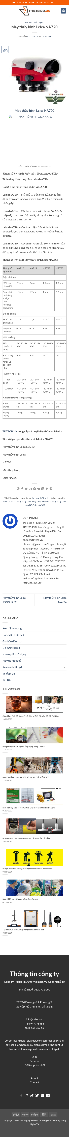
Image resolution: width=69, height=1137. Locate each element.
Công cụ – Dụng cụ (13, 634)
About (34, 1078)
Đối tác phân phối (34, 1065)
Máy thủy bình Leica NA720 (34, 110)
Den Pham (47, 36)
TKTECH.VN (10, 431)
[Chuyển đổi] (64, 667)
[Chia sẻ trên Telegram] (51, 488)
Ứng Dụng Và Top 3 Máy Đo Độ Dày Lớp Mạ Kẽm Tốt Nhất (26, 838)
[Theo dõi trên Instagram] (26, 1096)
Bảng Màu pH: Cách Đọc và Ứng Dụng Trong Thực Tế (24, 747)
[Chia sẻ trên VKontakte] (38, 488)
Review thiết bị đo (34, 23)
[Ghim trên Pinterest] (34, 488)
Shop (35, 1056)
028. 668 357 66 (34, 1027)
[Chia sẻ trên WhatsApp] (18, 488)
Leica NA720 (9, 501)
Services (34, 1061)
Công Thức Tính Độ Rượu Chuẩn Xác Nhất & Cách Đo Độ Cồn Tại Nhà (31, 716)
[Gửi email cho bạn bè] (30, 488)
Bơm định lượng (12, 628)
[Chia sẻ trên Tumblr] (47, 488)
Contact (34, 1082)
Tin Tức (7, 679)
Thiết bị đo (9, 673)
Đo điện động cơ (12, 641)
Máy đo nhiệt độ (12, 660)
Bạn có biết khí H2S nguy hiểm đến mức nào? (20, 899)
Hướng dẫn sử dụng (14, 654)
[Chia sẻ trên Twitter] (26, 488)
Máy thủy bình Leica (41, 501)
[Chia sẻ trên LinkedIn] (42, 488)
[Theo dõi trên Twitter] (37, 1096)
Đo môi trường (11, 647)
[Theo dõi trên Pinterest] (42, 1096)
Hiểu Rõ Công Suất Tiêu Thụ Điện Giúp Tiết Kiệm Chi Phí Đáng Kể (29, 808)
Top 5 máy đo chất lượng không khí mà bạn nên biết (23, 930)
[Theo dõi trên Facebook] (21, 1096)
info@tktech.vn (34, 1019)
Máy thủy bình (24, 501)
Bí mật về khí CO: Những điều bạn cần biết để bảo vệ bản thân (27, 869)
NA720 (41, 505)
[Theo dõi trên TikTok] (32, 1096)
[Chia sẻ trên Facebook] (22, 488)
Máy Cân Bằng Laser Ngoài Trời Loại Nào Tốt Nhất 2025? (26, 777)
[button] (5, 11)
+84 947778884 (34, 1023)
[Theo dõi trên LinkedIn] (48, 1096)
